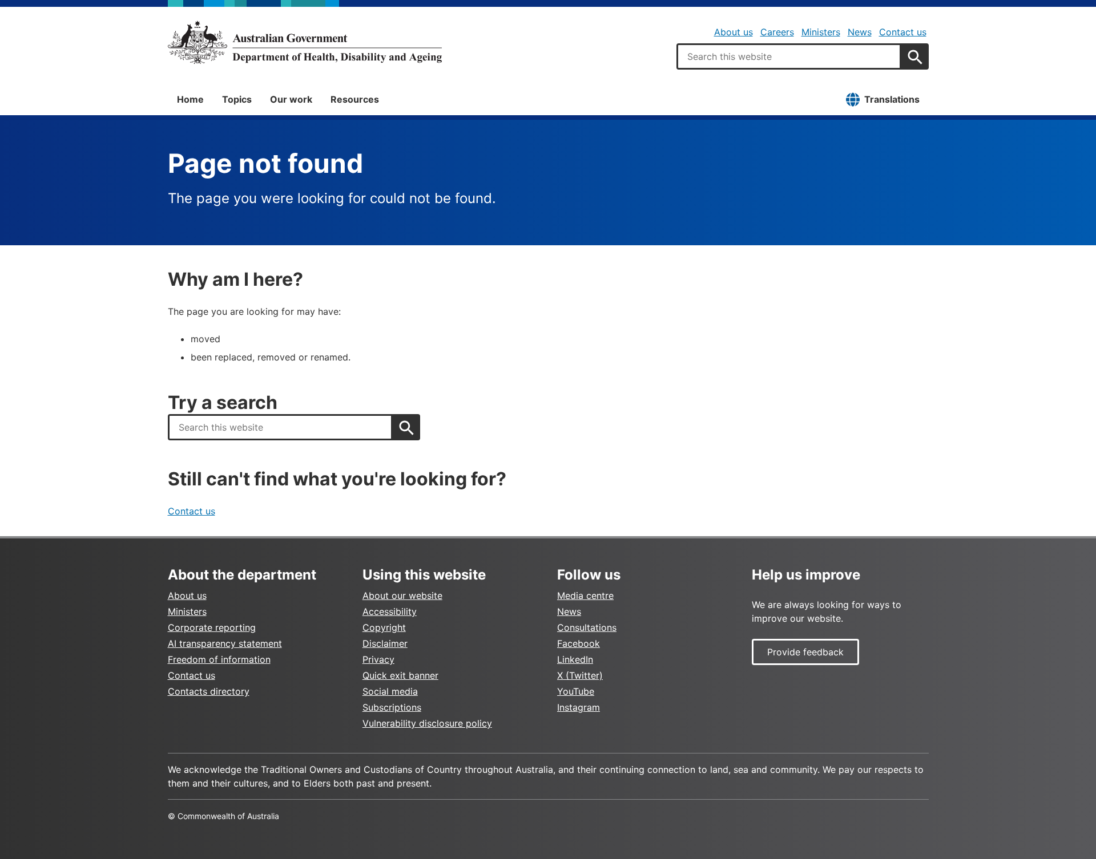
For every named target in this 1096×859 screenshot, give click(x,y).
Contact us (902, 32)
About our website (402, 595)
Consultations (586, 627)
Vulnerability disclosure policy (427, 723)
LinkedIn (575, 659)
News (860, 32)
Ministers (820, 32)
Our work (291, 99)
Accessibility (389, 611)
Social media (390, 691)
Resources (355, 99)
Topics (237, 99)
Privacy (378, 659)
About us (733, 32)
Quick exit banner (400, 675)
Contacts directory (208, 691)
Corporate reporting (212, 627)
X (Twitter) (580, 675)
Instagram (578, 707)
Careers (777, 32)
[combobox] (788, 56)
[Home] (305, 42)
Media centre (585, 595)
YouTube (575, 691)
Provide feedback (805, 652)
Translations (892, 99)
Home (190, 99)
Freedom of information (219, 659)
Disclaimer (385, 643)
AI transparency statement (225, 643)
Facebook (578, 643)
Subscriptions (391, 707)
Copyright (384, 627)
